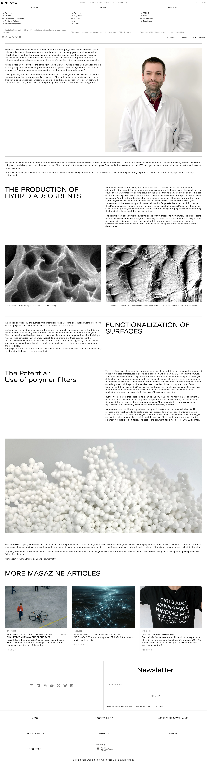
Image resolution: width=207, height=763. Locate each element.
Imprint (104, 733)
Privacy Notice (36, 733)
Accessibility (105, 718)
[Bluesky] (16, 37)
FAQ (36, 718)
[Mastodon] (20, 37)
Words (103, 7)
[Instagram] (6, 37)
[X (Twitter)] (13, 37)
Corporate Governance (173, 718)
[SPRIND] (40, 3)
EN (205, 2)
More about (10, 558)
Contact (36, 749)
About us (172, 7)
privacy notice (151, 706)
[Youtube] (10, 37)
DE (202, 2)
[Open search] (197, 2)
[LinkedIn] (3, 37)
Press (173, 733)
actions (34, 7)
